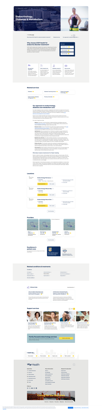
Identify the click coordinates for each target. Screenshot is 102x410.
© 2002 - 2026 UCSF (69, 399)
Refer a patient (52, 194)
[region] (51, 408)
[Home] (33, 364)
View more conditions (30, 277)
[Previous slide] (72, 35)
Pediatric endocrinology (66, 338)
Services (25, 8)
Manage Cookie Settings (77, 407)
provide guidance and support (40, 123)
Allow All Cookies (70, 407)
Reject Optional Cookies (85, 407)
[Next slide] (74, 35)
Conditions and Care (20, 8)
